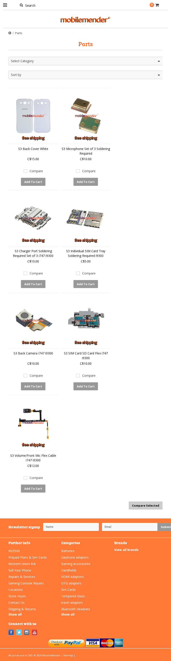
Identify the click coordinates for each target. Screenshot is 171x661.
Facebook (11, 632)
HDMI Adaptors (72, 577)
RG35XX (14, 551)
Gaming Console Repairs (26, 583)
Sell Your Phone (19, 570)
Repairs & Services (21, 577)
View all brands (126, 550)
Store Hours (17, 596)
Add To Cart (33, 182)
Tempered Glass (73, 596)
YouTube (34, 632)
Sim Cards (68, 589)
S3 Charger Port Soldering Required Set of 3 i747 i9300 (33, 253)
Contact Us (16, 602)
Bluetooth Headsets (75, 609)
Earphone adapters (75, 557)
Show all (15, 614)
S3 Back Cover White (33, 149)
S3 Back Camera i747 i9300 (33, 353)
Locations (15, 589)
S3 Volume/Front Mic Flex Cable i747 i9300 (33, 457)
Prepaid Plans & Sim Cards (27, 557)
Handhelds (68, 570)
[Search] (21, 4)
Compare (36, 171)
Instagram (27, 632)
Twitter (19, 632)
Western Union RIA (22, 564)
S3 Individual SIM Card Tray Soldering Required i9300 (85, 253)
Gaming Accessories (75, 564)
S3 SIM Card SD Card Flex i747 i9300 (86, 355)
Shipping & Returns (22, 609)
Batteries (67, 551)
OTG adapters (71, 583)
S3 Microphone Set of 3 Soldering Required (86, 151)
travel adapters (72, 602)
